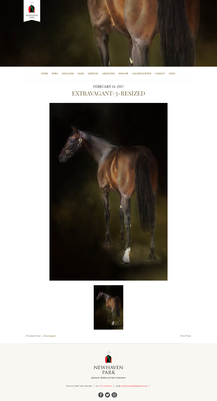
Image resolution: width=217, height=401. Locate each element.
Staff (172, 73)
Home (44, 73)
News (55, 73)
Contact (160, 73)
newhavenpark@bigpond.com (134, 386)
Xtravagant (49, 335)
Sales (81, 73)
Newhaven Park (32, 11)
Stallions (68, 73)
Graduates (108, 73)
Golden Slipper (141, 73)
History (123, 73)
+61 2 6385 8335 (105, 386)
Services (93, 73)
